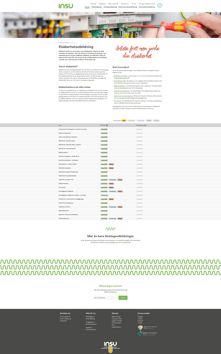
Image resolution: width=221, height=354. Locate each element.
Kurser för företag (63, 42)
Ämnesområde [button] (141, 125)
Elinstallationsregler (120, 81)
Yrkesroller (93, 3)
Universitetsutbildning (147, 7)
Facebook (140, 320)
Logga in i (114, 320)
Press (113, 325)
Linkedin (140, 318)
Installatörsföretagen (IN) (121, 78)
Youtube (140, 323)
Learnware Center (117, 318)
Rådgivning (102, 3)
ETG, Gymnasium (116, 323)
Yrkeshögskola (96, 7)
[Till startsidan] (66, 6)
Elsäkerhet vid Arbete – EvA (122, 76)
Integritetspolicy (116, 327)
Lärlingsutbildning (110, 7)
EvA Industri (117, 101)
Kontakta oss (125, 3)
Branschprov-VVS (113, 3)
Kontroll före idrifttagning (122, 91)
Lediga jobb (63, 320)
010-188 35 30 (126, 242)
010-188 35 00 (66, 316)
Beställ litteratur (116, 316)
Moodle (119, 320)
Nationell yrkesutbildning (128, 7)
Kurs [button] (60, 125)
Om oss (134, 3)
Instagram (140, 316)
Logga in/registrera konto (147, 3)
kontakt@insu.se (113, 242)
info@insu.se (67, 318)
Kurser (87, 7)
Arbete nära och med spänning (123, 96)
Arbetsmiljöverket (88, 80)
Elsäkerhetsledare (119, 86)
